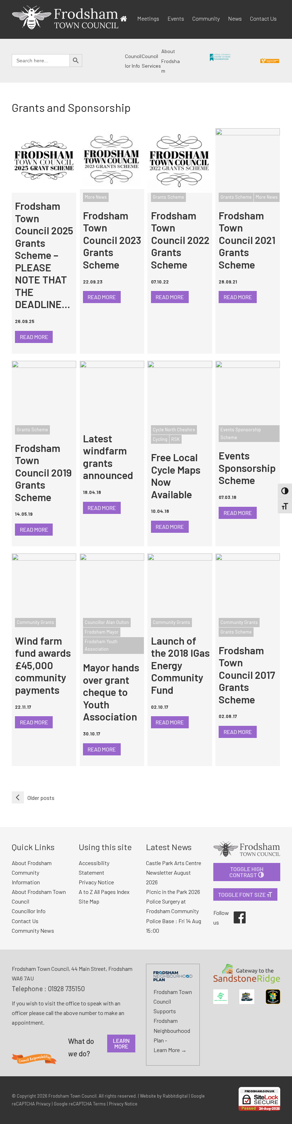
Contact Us (263, 18)
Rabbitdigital (175, 1096)
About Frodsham (170, 61)
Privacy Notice (123, 1104)
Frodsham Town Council (72, 1096)
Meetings (148, 18)
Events (175, 18)
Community (206, 18)
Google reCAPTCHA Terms (80, 1104)
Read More (34, 336)
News (235, 18)
